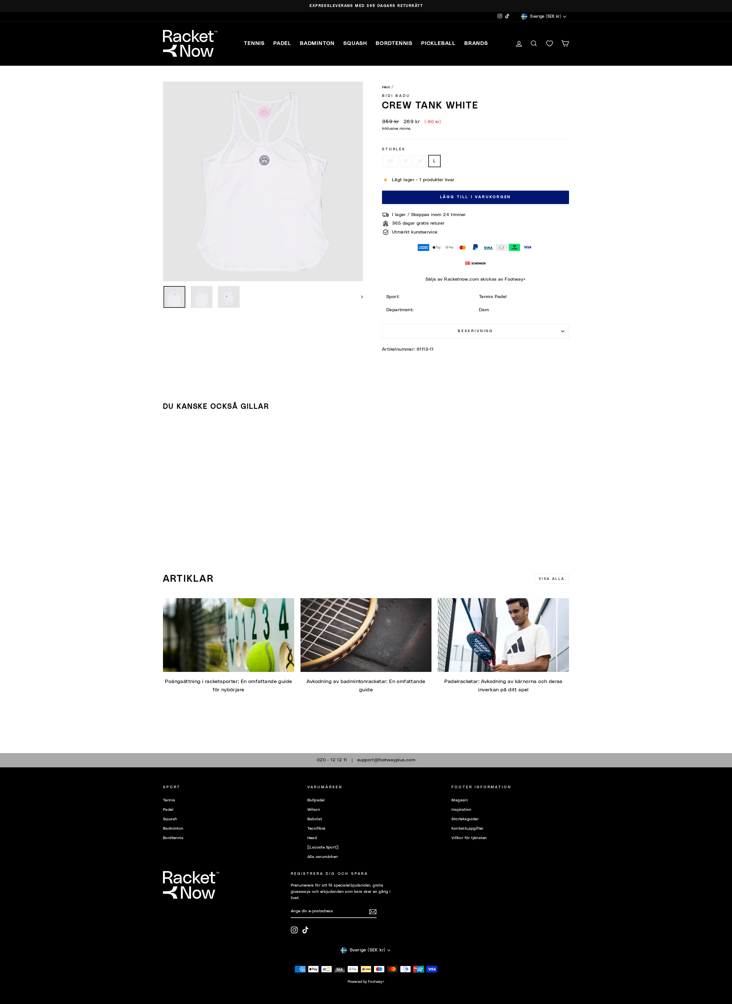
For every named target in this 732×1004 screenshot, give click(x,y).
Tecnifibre (316, 829)
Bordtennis (394, 43)
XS (390, 161)
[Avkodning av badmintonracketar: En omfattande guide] (366, 635)
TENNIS (254, 43)
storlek (394, 149)
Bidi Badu (396, 96)
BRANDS (476, 43)
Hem (386, 87)
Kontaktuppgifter (467, 829)
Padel (168, 810)
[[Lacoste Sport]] (323, 847)
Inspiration (461, 810)
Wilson (313, 810)
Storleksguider (465, 819)
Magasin (459, 800)
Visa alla (552, 578)
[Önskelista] (549, 43)
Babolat (314, 819)
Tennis (169, 800)
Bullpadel (316, 800)
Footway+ (515, 279)
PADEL (282, 43)
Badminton (173, 829)
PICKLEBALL (438, 43)
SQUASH (355, 43)
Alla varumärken (322, 857)
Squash (170, 819)
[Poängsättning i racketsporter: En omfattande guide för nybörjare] (228, 635)
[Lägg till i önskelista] (170, 431)
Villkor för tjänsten (469, 838)
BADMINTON (317, 43)
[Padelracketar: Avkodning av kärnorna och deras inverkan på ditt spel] (503, 635)
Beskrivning (475, 331)
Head (312, 838)
